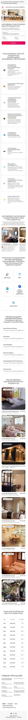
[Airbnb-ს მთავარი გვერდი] (3, 7)
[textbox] (7, 39)
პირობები (19, 717)
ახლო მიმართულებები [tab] (7, 678)
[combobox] (13, 34)
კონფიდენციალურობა (11, 717)
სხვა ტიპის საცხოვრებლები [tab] (20, 678)
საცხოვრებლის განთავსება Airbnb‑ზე (15, 7)
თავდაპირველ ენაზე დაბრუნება (10, 3)
